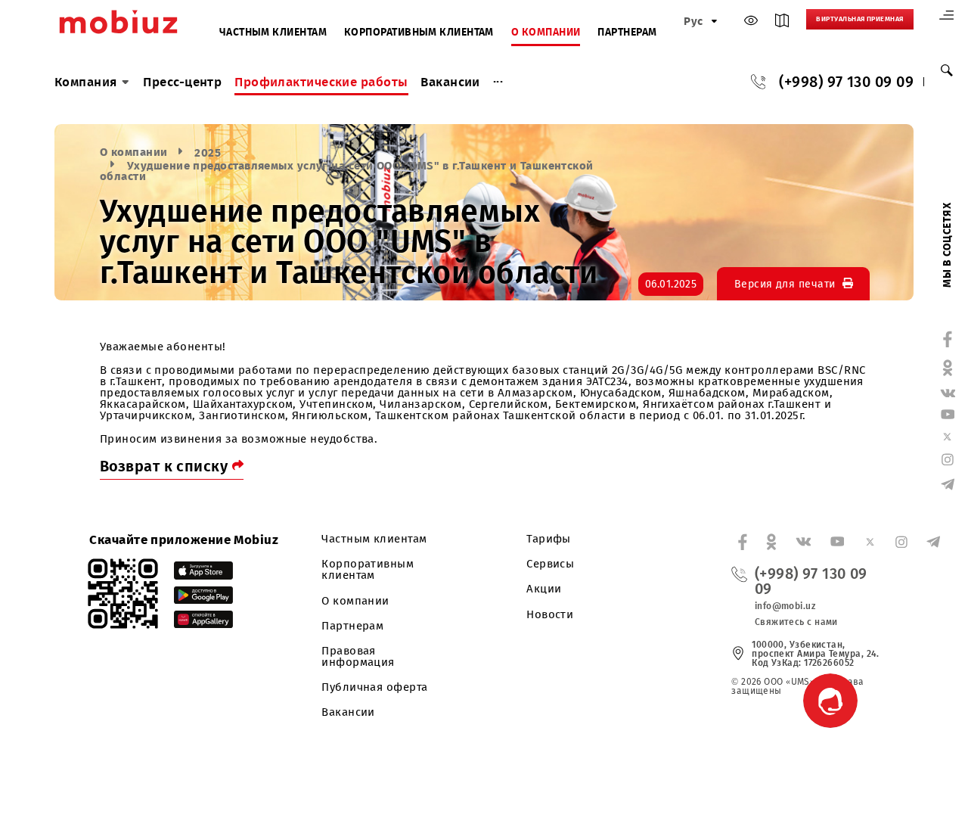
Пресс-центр (182, 81)
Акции (543, 588)
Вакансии (450, 81)
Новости (549, 614)
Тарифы (548, 539)
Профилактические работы (321, 81)
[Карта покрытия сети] (782, 23)
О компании (546, 33)
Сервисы (550, 564)
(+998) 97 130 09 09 (846, 81)
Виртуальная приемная (859, 19)
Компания (85, 81)
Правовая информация (358, 656)
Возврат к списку (166, 466)
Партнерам (626, 33)
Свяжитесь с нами (796, 622)
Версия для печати (785, 284)
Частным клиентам (273, 33)
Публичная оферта (374, 687)
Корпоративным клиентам (419, 33)
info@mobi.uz (785, 606)
